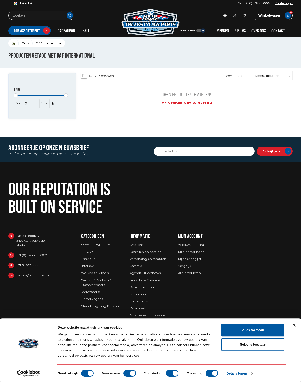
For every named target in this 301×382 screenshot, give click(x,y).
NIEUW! (87, 252)
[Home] (13, 43)
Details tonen (236, 373)
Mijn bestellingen (191, 252)
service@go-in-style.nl (33, 275)
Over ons (258, 30)
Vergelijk (184, 266)
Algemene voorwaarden (148, 315)
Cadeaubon (66, 30)
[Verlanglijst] (244, 15)
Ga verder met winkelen (187, 103)
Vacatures (137, 308)
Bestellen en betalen (145, 252)
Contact (278, 30)
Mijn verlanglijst (189, 259)
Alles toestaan (253, 330)
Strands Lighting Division (100, 306)
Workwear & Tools (95, 273)
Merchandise (91, 292)
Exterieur (88, 259)
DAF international (49, 43)
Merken (223, 30)
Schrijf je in (271, 151)
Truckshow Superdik (145, 280)
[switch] (129, 373)
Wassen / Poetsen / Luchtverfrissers (96, 282)
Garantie (136, 266)
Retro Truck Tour (142, 287)
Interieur (87, 266)
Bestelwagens (92, 299)
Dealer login (284, 3)
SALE (86, 30)
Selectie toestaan (253, 344)
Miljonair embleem (144, 294)
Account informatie (193, 245)
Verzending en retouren (148, 259)
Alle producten (189, 273)
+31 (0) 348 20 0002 (257, 3)
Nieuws (240, 30)
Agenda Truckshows (145, 273)
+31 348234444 (27, 265)
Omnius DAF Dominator (100, 245)
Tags (25, 43)
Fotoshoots (139, 301)
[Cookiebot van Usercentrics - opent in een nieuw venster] (28, 373)
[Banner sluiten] (294, 325)
